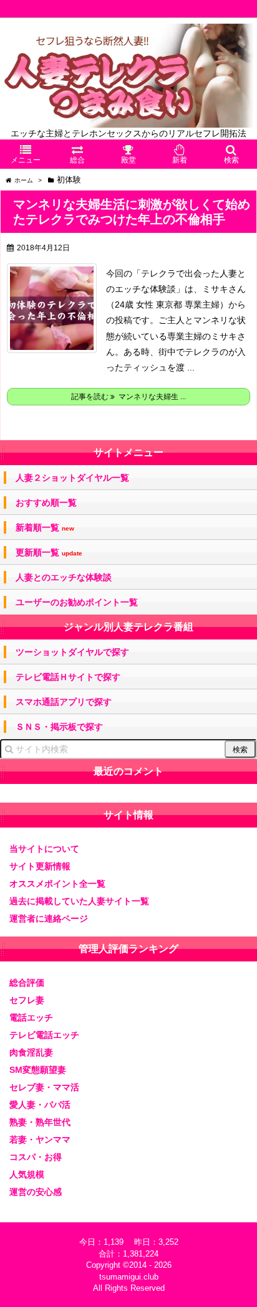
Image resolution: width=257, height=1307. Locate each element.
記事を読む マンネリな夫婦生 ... (128, 396)
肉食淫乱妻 (31, 1052)
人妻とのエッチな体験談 (64, 577)
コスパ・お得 (35, 1157)
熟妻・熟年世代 (39, 1122)
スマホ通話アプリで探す (64, 701)
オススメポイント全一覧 (57, 884)
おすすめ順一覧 (46, 502)
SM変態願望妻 (37, 1070)
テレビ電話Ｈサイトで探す (68, 676)
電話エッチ (31, 1017)
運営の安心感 (35, 1192)
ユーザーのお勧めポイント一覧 (77, 602)
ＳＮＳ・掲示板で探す (59, 726)
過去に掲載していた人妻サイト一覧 (79, 901)
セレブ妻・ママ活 (44, 1087)
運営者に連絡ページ (48, 918)
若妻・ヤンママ (39, 1139)
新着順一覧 (45, 527)
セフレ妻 (26, 1000)
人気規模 (26, 1174)
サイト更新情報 (39, 866)
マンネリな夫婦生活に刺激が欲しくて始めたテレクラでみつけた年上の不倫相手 (131, 211)
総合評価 (26, 983)
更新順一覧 (49, 552)
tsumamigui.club (128, 1276)
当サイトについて (44, 849)
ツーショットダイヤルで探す (72, 652)
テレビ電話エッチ (44, 1035)
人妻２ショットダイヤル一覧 (72, 477)
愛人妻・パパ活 (39, 1105)
